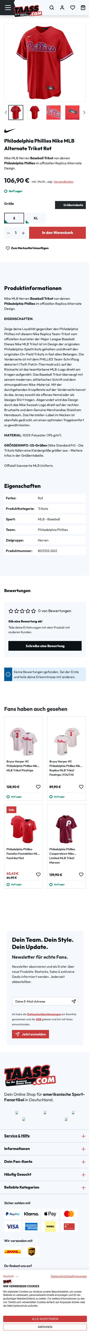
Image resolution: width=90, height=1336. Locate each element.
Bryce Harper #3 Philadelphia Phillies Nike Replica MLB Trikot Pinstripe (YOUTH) (65, 768)
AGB (38, 1019)
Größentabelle (73, 205)
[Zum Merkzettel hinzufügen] (38, 787)
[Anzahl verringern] (8, 233)
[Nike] (10, 130)
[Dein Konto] (62, 7)
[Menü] (8, 7)
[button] (10, 1276)
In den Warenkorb (57, 232)
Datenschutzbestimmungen (69, 1276)
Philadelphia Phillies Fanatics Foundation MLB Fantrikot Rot (23, 853)
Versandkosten (63, 182)
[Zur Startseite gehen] (28, 11)
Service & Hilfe (17, 1135)
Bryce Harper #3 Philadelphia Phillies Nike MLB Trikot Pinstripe (22, 766)
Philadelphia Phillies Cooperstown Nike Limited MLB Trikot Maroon (62, 855)
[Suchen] (51, 7)
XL (35, 218)
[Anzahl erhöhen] (23, 233)
